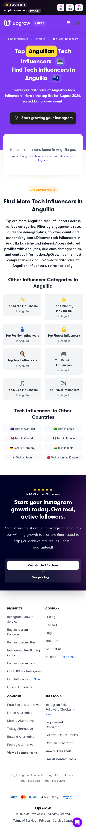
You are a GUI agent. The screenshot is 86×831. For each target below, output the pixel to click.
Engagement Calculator (54, 725)
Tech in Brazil (63, 428)
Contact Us (53, 649)
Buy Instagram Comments (26, 775)
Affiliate (50, 657)
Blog (48, 633)
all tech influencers (39, 156)
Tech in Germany (22, 447)
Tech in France (64, 438)
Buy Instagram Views (22, 663)
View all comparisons (22, 752)
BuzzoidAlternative (20, 737)
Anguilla (40, 38)
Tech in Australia (22, 428)
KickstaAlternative (20, 721)
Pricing (50, 617)
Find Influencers (18, 38)
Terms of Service (24, 820)
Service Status (63, 820)
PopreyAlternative (20, 745)
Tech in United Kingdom (63, 457)
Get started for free (43, 565)
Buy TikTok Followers (60, 775)
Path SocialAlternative (23, 705)
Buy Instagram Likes (21, 642)
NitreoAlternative (19, 713)
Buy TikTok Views (55, 780)
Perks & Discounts (19, 687)
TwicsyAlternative (20, 729)
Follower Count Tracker (61, 735)
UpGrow (43, 808)
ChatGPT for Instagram (24, 671)
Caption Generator (59, 743)
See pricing (42, 577)
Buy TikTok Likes (30, 780)
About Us (51, 641)
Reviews (51, 625)
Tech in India (63, 447)
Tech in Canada (22, 438)
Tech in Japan (22, 457)
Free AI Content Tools (60, 759)
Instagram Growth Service (20, 619)
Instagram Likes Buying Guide (23, 653)
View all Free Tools (58, 751)
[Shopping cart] (78, 23)
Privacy (44, 820)
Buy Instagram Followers (17, 632)
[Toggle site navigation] (68, 23)
